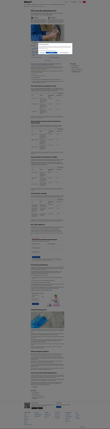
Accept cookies (51, 52)
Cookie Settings (42, 52)
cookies (44, 46)
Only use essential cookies (64, 52)
